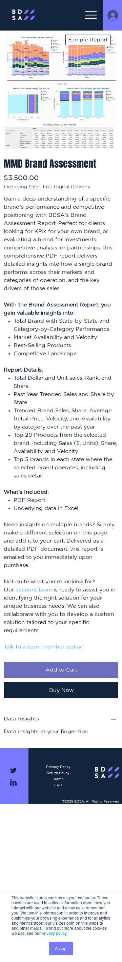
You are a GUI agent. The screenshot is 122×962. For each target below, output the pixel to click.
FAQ (58, 785)
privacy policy (54, 933)
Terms (58, 779)
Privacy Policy (58, 767)
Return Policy (58, 773)
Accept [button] (61, 948)
